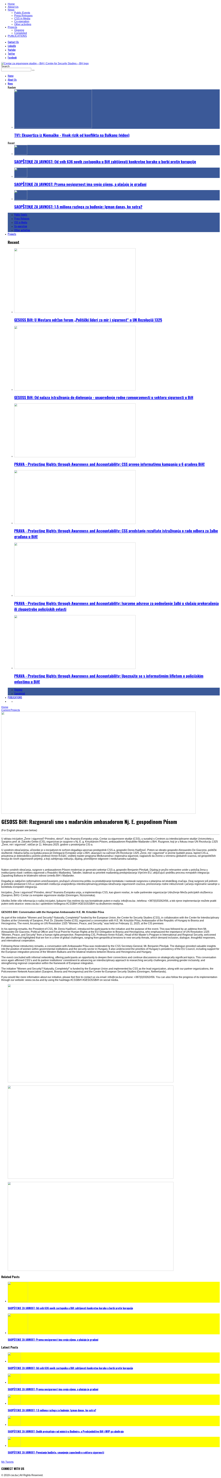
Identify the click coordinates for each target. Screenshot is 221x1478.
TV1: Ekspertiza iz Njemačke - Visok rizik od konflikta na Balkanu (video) (71, 135)
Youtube (12, 50)
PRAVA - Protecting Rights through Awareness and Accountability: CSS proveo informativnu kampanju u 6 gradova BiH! (109, 464)
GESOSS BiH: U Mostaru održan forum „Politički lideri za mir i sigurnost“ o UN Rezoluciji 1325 (88, 320)
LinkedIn (12, 46)
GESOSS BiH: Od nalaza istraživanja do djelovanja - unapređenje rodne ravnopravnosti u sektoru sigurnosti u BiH (103, 397)
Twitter (11, 54)
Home (11, 4)
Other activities (22, 24)
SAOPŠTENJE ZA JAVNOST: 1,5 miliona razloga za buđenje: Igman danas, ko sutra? (78, 206)
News (11, 9)
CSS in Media (22, 18)
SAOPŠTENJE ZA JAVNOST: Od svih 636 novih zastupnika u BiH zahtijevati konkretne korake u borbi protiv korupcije (105, 161)
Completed (20, 33)
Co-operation (21, 21)
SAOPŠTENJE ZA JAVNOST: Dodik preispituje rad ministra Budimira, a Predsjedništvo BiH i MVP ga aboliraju (66, 1431)
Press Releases (23, 15)
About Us (13, 6)
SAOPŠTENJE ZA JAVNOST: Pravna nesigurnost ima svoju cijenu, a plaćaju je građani (80, 184)
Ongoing (19, 30)
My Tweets (7, 1462)
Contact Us (13, 42)
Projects (12, 27)
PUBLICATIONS (17, 36)
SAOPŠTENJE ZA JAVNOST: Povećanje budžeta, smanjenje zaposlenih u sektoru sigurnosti (56, 1452)
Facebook (12, 57)
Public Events (22, 12)
